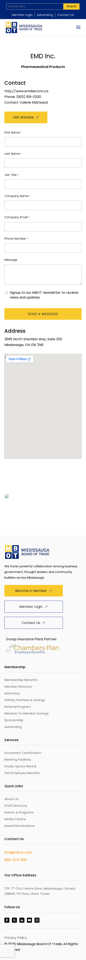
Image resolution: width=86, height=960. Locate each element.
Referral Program (17, 706)
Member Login (22, 15)
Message (10, 260)
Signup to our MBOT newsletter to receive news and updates (44, 295)
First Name (13, 132)
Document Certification (22, 753)
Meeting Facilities (17, 759)
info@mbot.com (18, 852)
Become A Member (31, 590)
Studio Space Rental (20, 766)
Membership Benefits (20, 680)
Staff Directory (15, 805)
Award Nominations (19, 826)
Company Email (16, 217)
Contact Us (65, 15)
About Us (11, 799)
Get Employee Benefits (22, 773)
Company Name (17, 196)
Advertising (45, 15)
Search (71, 6)
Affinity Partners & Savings (24, 700)
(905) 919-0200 (28, 96)
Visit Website (23, 117)
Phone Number (16, 238)
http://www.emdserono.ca (26, 91)
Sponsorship (13, 720)
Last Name (13, 154)
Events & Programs (19, 812)
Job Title (11, 175)
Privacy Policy (15, 937)
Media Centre (15, 819)
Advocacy (12, 693)
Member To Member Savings (26, 713)
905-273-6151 (15, 859)
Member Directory (18, 686)
